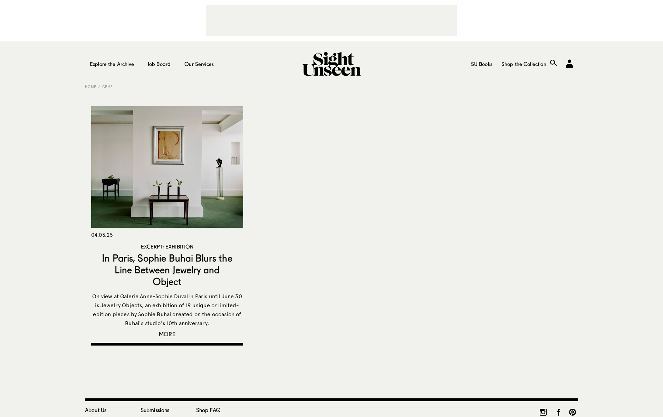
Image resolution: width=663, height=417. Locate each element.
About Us (95, 410)
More (167, 334)
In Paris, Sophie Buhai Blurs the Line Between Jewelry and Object (167, 269)
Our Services (199, 64)
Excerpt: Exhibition (167, 246)
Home (90, 86)
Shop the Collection (523, 64)
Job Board (159, 64)
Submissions (155, 410)
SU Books (481, 64)
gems (107, 86)
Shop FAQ (208, 410)
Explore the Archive (112, 64)
